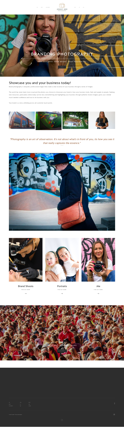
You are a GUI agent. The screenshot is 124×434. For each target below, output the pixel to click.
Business (42, 7)
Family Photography (48, 7)
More (83, 7)
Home (37, 7)
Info (79, 7)
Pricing (75, 7)
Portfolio (29, 402)
